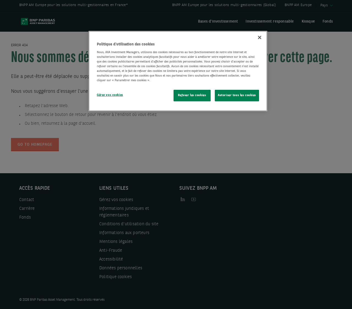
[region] (178, 71)
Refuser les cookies (192, 95)
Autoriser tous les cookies (237, 95)
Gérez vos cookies (110, 95)
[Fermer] (260, 37)
